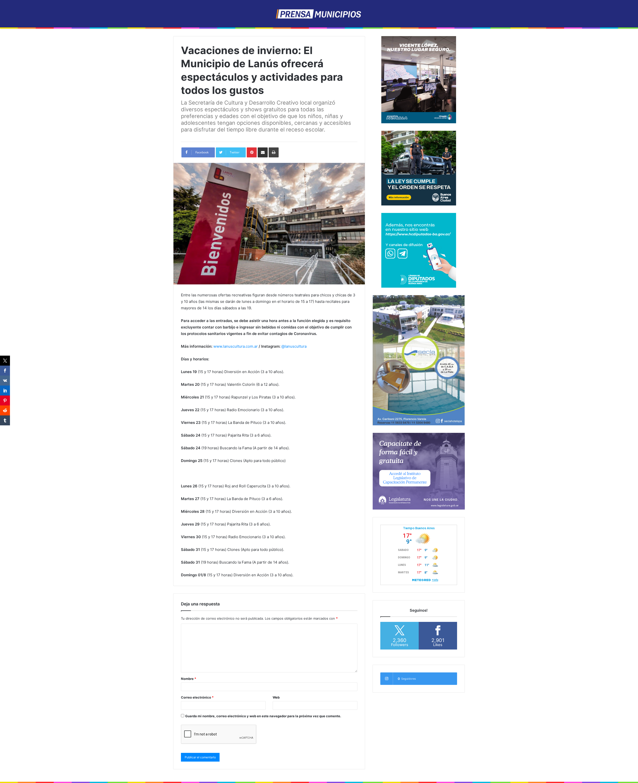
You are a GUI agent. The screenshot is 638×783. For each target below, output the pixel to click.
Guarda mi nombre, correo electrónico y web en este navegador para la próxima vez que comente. (263, 716)
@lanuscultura (294, 346)
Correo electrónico (197, 697)
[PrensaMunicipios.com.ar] (319, 13)
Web (276, 697)
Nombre (188, 679)
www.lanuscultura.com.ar (235, 346)
